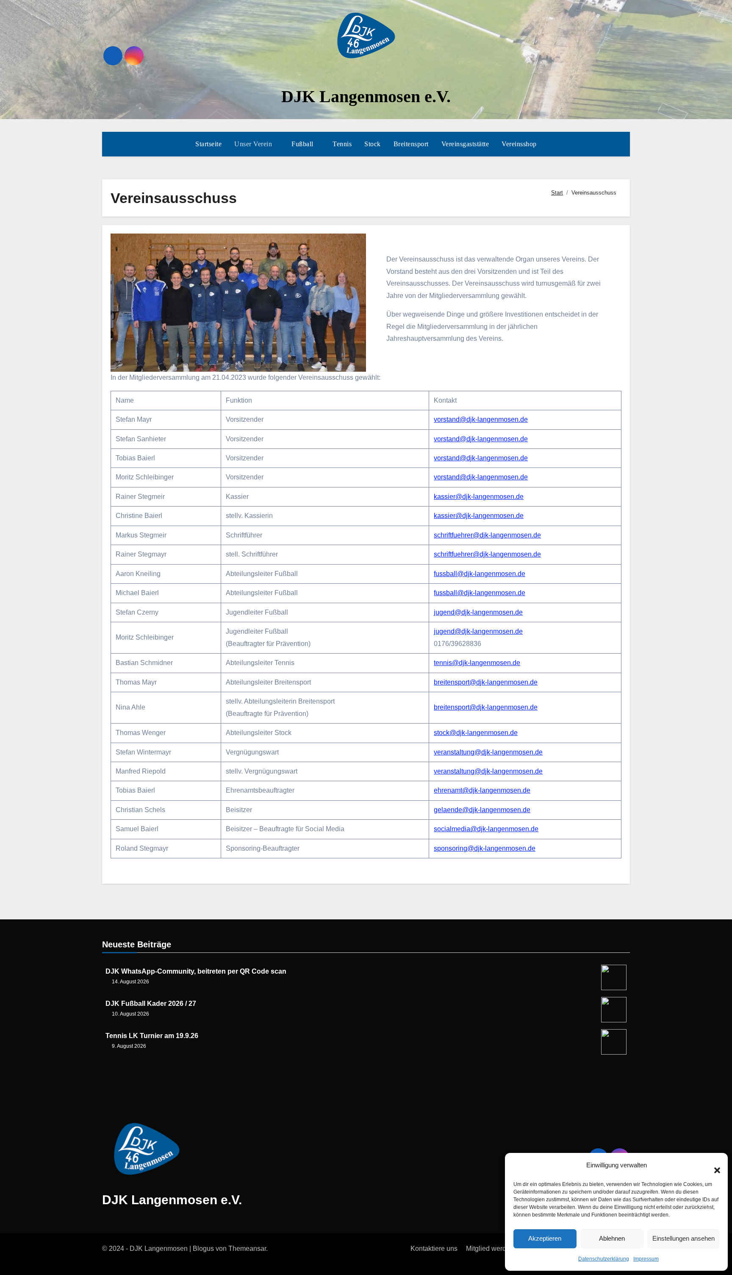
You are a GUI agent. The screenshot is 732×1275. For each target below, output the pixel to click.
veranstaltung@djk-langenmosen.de (488, 752)
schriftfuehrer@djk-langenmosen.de (487, 535)
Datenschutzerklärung (603, 1259)
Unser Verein (254, 144)
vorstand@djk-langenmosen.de (481, 419)
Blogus (203, 1248)
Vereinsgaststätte (465, 144)
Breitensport (411, 144)
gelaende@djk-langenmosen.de (482, 809)
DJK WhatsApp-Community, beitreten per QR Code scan (195, 971)
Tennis (342, 144)
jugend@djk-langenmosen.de (478, 612)
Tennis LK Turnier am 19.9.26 (151, 1035)
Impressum (646, 1259)
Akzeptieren (544, 1238)
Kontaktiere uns (434, 1248)
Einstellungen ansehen (683, 1238)
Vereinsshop (519, 144)
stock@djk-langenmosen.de (476, 732)
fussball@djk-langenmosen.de (479, 573)
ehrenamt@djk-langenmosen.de (482, 790)
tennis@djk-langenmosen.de (477, 662)
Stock (372, 144)
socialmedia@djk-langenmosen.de (486, 828)
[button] (713, 1165)
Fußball (303, 144)
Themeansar (247, 1248)
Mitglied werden (490, 1248)
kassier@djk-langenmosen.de (479, 496)
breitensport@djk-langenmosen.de (486, 682)
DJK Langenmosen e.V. (366, 96)
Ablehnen (612, 1238)
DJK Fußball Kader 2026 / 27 (150, 1003)
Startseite (208, 144)
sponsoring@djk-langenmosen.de (484, 848)
